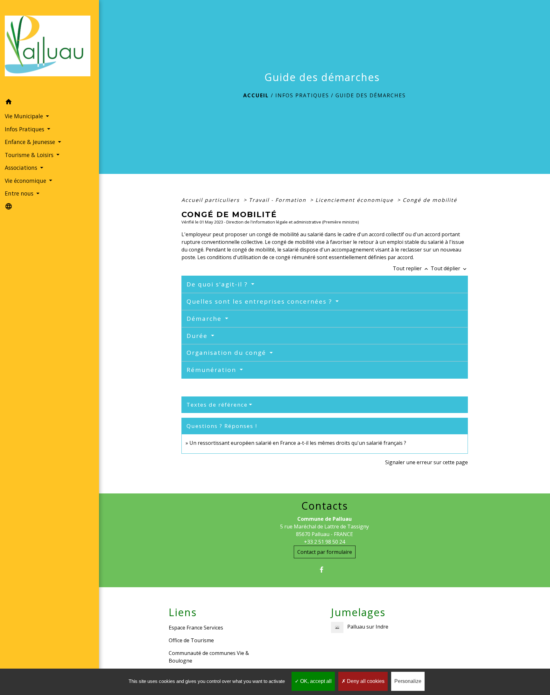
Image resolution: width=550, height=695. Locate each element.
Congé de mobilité (430, 199)
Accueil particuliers (211, 199)
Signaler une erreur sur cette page (426, 462)
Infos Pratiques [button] (25, 129)
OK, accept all (315, 681)
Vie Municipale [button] (25, 116)
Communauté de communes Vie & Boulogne (209, 657)
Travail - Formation (278, 199)
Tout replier (411, 268)
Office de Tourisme (191, 640)
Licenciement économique (355, 199)
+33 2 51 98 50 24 (324, 541)
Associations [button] (22, 167)
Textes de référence (217, 404)
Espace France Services (196, 627)
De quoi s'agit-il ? (218, 284)
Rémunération (212, 370)
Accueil (256, 95)
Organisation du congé (227, 352)
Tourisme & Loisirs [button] (30, 155)
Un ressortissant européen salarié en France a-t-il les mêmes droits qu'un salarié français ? (297, 442)
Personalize (407, 681)
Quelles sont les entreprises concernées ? (260, 301)
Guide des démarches (370, 95)
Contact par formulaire (324, 551)
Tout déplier (449, 268)
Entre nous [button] (20, 193)
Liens (183, 612)
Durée (198, 336)
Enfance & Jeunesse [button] (31, 142)
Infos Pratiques (302, 95)
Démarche (205, 318)
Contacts (324, 506)
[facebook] (324, 570)
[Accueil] (49, 48)
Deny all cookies (365, 681)
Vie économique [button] (26, 180)
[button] (49, 103)
